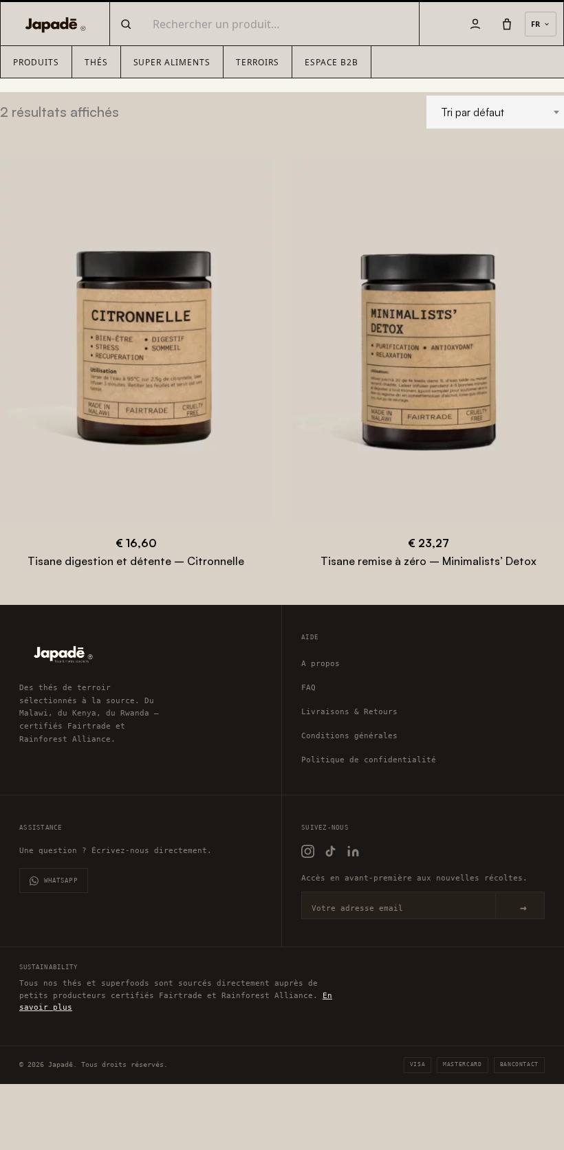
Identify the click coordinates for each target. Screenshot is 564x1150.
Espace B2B (332, 62)
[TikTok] (330, 851)
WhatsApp (61, 880)
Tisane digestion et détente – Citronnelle (136, 561)
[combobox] (495, 112)
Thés (96, 62)
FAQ (308, 687)
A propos (320, 663)
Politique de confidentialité (368, 759)
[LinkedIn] (353, 851)
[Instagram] (307, 851)
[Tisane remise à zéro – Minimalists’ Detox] (428, 340)
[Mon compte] (475, 24)
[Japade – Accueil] (52, 24)
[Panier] (507, 24)
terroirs (257, 62)
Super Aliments (171, 62)
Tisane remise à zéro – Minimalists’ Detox (428, 561)
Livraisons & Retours (349, 711)
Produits (36, 62)
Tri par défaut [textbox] (472, 112)
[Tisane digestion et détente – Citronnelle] (136, 340)
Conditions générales (349, 735)
